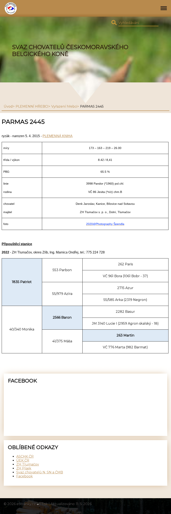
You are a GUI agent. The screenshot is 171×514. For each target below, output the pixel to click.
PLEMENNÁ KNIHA (58, 136)
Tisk (44, 504)
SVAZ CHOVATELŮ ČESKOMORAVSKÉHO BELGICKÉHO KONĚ (70, 50)
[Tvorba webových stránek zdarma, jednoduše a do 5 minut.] (37, 504)
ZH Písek (23, 468)
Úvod (8, 106)
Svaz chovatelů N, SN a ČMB (39, 472)
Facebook (24, 476)
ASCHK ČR (25, 456)
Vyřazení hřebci (64, 106)
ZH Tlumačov (27, 464)
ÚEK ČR (22, 460)
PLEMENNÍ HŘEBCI (32, 106)
